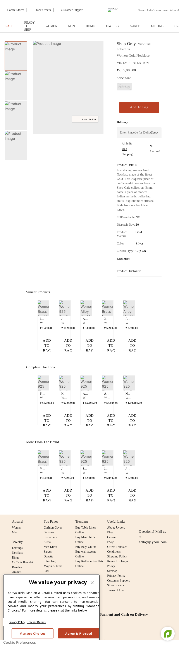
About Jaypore (116, 527)
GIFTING (157, 26)
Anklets (16, 572)
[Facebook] (150, 521)
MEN (71, 26)
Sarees (48, 551)
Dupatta (48, 556)
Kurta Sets (50, 537)
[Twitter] (158, 521)
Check (154, 132)
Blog (110, 532)
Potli (47, 571)
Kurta (47, 542)
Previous (35, 310)
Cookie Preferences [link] (19, 642)
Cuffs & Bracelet (22, 562)
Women (16, 527)
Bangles (17, 567)
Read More (123, 258)
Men (14, 532)
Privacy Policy (17, 622)
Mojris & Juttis (53, 566)
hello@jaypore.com (153, 542)
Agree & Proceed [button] (78, 633)
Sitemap (112, 571)
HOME (90, 26)
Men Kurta (50, 546)
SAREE (135, 26)
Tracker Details (36, 622)
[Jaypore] (112, 10)
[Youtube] (166, 521)
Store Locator (115, 585)
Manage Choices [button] (32, 633)
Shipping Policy (117, 556)
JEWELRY (112, 26)
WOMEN (51, 26)
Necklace (17, 552)
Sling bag (49, 561)
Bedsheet (49, 532)
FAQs (110, 542)
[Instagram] (141, 521)
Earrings (17, 548)
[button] (68, 88)
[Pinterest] (175, 521)
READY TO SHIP (29, 26)
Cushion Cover (53, 527)
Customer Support (118, 580)
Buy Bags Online (85, 546)
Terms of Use (115, 590)
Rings (15, 557)
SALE (9, 26)
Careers (111, 537)
